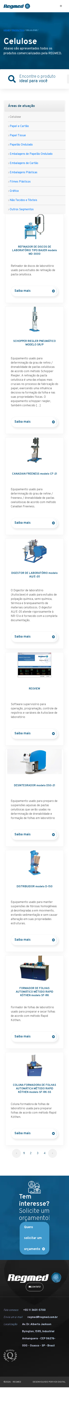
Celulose (15, 105)
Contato (36, 1275)
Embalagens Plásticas (23, 161)
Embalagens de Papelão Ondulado (31, 142)
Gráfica (14, 179)
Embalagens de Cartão (24, 152)
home (7, 18)
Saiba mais (23, 279)
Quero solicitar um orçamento (33, 1227)
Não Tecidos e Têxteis (23, 189)
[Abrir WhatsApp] (60, 1413)
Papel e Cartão (19, 115)
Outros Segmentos (22, 198)
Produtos (18, 18)
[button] (61, 6)
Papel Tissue (18, 124)
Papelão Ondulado (21, 133)
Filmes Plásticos (20, 170)
